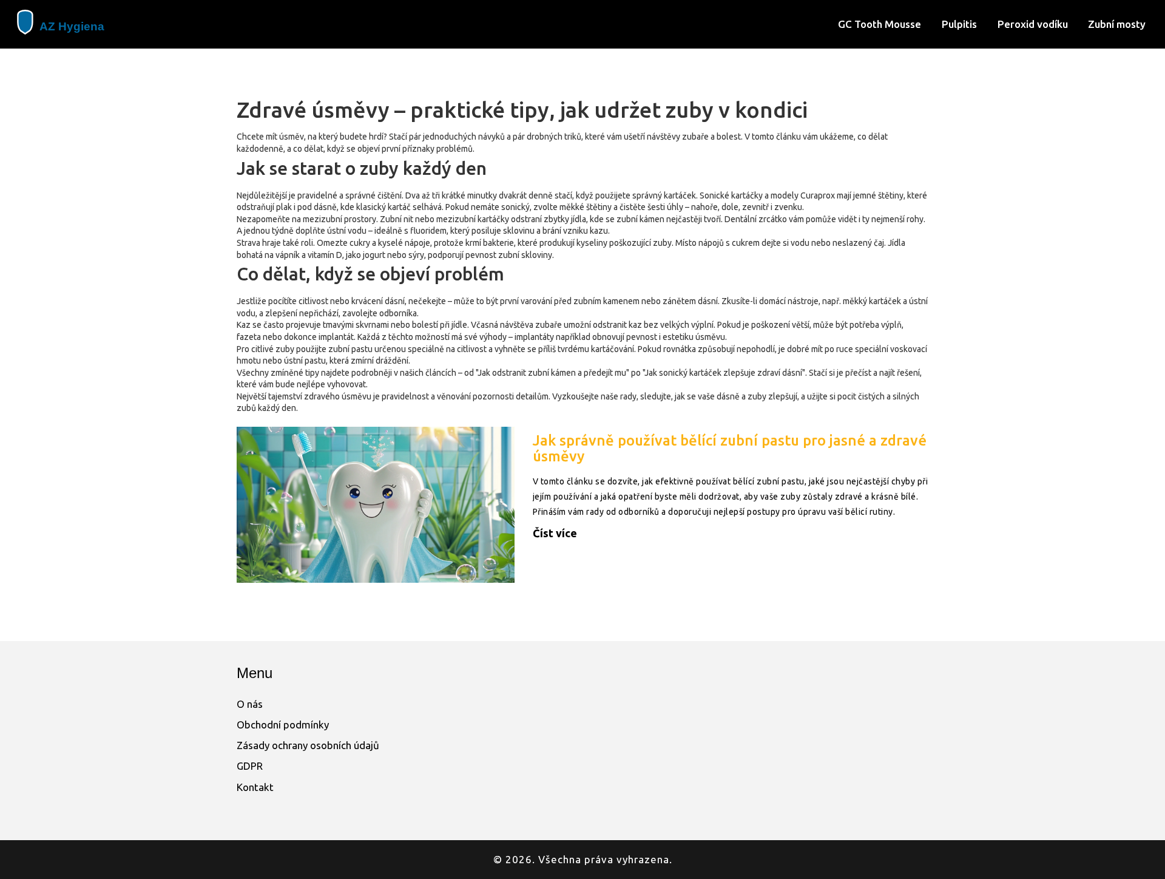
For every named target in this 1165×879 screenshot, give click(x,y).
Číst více (555, 533)
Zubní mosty (1117, 24)
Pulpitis (959, 24)
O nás (250, 704)
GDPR (250, 766)
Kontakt (255, 787)
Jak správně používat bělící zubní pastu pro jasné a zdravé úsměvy (730, 448)
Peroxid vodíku (1033, 24)
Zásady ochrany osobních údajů (308, 745)
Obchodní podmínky (283, 724)
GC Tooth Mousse (879, 24)
